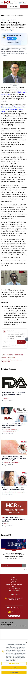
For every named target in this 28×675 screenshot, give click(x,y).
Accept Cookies (14, 672)
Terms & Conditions (14, 588)
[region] (14, 657)
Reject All (14, 668)
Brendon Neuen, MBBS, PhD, (11, 429)
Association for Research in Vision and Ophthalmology (12, 360)
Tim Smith (6, 398)
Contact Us (14, 583)
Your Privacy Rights (14, 590)
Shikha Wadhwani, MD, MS (9, 431)
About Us (14, 577)
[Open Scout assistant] (20, 2)
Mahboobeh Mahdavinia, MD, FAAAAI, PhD (14, 492)
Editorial (14, 581)
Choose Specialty (12, 6)
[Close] (26, 642)
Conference (8, 15)
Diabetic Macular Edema (8, 357)
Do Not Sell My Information (14, 585)
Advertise (14, 579)
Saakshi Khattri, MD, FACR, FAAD (12, 462)
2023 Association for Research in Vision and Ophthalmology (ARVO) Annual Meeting (13, 109)
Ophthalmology (19, 354)
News (16, 626)
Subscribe (20, 342)
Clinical (3, 354)
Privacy (14, 586)
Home (2, 15)
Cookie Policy (13, 660)
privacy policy (8, 346)
